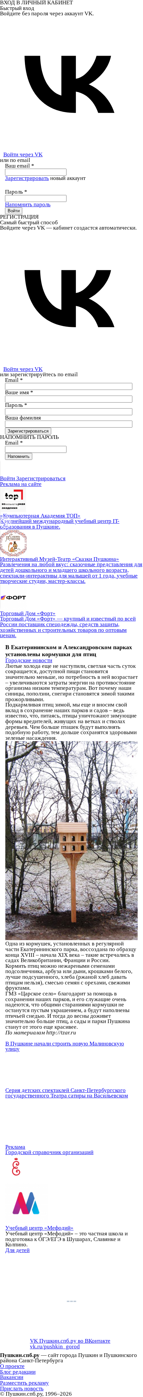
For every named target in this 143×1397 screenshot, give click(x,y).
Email (14, 380)
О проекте (12, 1366)
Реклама (15, 1147)
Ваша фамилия (23, 418)
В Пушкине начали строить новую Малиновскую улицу (64, 1046)
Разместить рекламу (24, 1383)
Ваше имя (19, 392)
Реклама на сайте (21, 484)
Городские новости (28, 660)
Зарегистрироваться (41, 478)
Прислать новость (22, 1388)
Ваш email (19, 166)
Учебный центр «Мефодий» (39, 1228)
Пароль (16, 192)
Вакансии (11, 1377)
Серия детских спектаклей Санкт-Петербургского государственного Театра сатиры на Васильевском (66, 1093)
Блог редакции (18, 1372)
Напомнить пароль (28, 204)
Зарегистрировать (27, 178)
